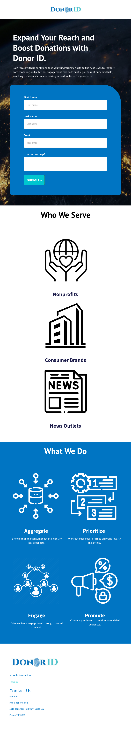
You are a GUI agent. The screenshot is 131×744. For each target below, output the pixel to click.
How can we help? (34, 154)
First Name (30, 97)
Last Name (30, 116)
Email (27, 135)
